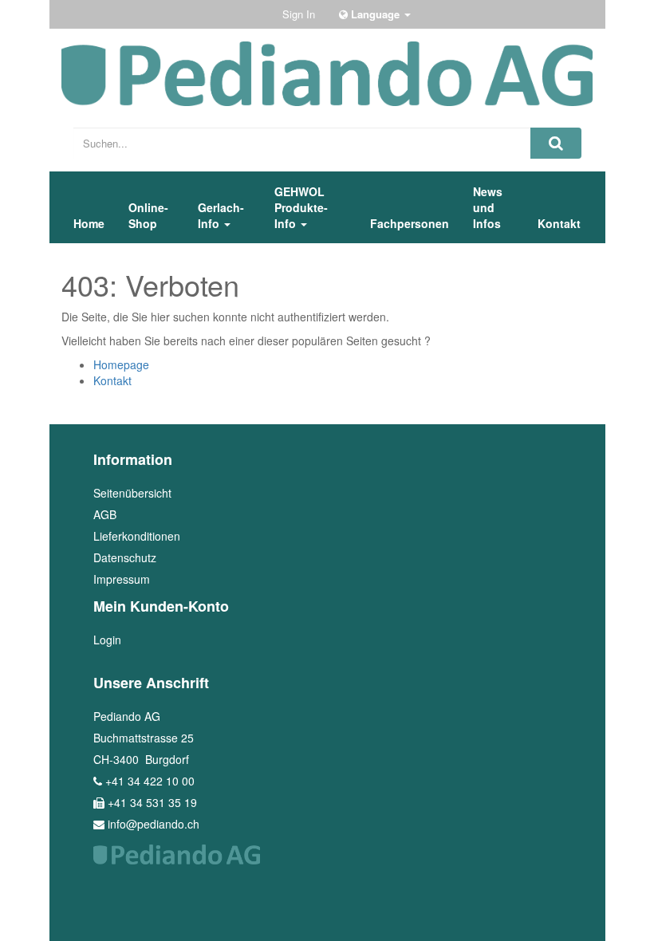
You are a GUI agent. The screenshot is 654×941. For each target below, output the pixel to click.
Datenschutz (124, 557)
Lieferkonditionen (136, 536)
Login (107, 640)
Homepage (121, 364)
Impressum (121, 579)
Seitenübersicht (132, 493)
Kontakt (112, 380)
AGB (104, 514)
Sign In (298, 14)
